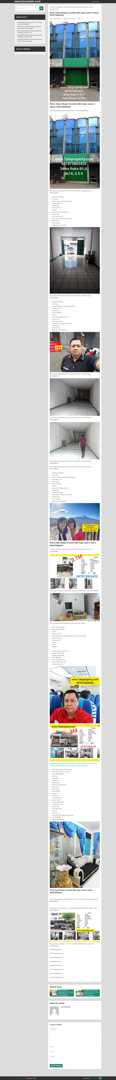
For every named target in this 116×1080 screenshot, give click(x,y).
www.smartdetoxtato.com (57, 977)
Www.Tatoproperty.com (56, 953)
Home (52, 7)
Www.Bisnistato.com (55, 949)
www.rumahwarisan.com (57, 969)
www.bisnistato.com (20, 1078)
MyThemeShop (93, 1078)
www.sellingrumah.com (56, 957)
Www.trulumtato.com (56, 965)
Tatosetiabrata (57, 18)
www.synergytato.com (56, 973)
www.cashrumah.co (55, 961)
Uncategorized (95, 1)
